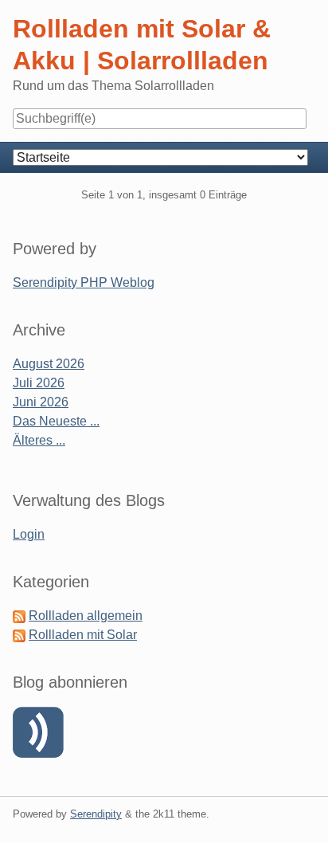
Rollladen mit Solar (83, 634)
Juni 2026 (40, 402)
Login (29, 534)
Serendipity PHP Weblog (83, 282)
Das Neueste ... (56, 421)
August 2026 (48, 364)
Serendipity (96, 814)
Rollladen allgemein (86, 615)
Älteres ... (39, 440)
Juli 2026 (38, 383)
